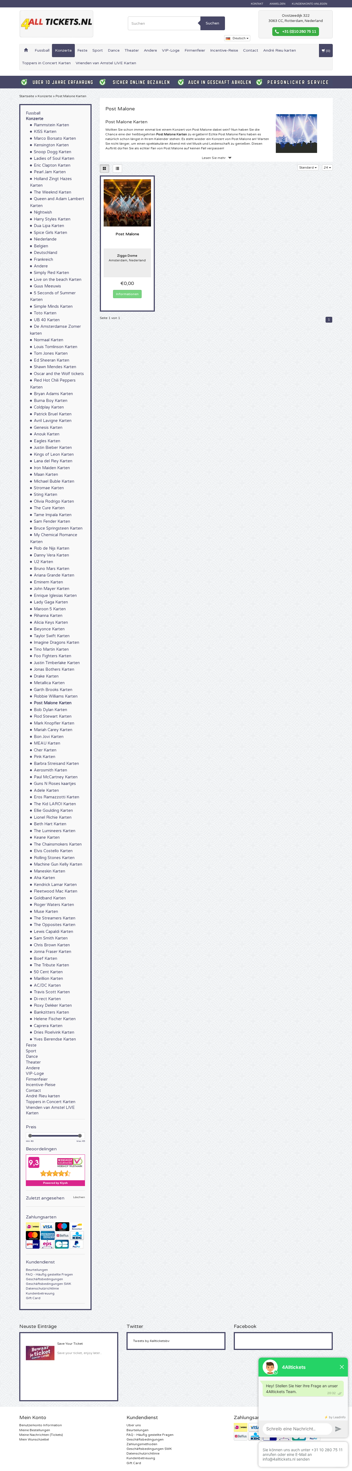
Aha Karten (44, 878)
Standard (307, 167)
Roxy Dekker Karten (53, 1005)
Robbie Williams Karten (56, 696)
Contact (250, 50)
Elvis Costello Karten (53, 851)
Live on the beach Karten (57, 279)
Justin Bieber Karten (53, 447)
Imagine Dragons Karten (56, 642)
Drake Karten (46, 676)
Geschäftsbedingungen (44, 1279)
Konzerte (63, 50)
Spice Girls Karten (50, 232)
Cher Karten (45, 750)
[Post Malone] (127, 203)
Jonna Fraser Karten (52, 951)
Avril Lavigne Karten (53, 420)
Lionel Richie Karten (53, 817)
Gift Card (33, 1298)
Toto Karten (45, 313)
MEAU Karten (47, 743)
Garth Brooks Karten (53, 689)
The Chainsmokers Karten (58, 844)
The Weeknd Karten (52, 192)
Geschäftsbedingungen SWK (48, 1284)
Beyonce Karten (49, 629)
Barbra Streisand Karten (56, 763)
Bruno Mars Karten (51, 568)
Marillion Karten (48, 978)
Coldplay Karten (49, 407)
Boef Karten (45, 958)
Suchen (212, 23)
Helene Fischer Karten (55, 1019)
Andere (150, 50)
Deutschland (45, 252)
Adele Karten (46, 790)
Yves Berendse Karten (55, 1039)
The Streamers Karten (54, 918)
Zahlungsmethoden (142, 1444)
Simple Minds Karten (53, 306)
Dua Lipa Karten (49, 225)
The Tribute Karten (51, 965)
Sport (97, 50)
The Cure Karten (49, 508)
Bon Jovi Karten (49, 736)
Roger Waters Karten (54, 904)
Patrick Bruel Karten (53, 414)
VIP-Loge (171, 50)
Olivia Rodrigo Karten (54, 501)
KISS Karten (45, 131)
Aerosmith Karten (50, 770)
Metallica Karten (49, 683)
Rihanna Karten (48, 615)
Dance (114, 50)
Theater (132, 50)
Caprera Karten (48, 1025)
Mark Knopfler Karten (54, 723)
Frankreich (43, 259)
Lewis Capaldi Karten (53, 931)
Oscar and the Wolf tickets (59, 373)
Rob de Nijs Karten (51, 548)
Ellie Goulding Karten (53, 810)
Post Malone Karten (71, 96)
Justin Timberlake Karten (57, 663)
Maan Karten (46, 474)
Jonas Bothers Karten (54, 669)
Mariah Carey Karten (53, 730)
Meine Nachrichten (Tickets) (41, 1435)
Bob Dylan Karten (50, 709)
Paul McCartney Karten (56, 777)
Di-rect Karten (47, 999)
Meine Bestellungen (34, 1430)
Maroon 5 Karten (50, 609)
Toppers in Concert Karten (46, 63)
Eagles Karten (47, 441)
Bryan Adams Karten (53, 393)
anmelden (277, 3)
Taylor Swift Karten (52, 636)
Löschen (79, 1197)
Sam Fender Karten (52, 521)
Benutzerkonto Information (40, 1425)
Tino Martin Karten (51, 649)
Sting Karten (45, 494)
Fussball (42, 50)
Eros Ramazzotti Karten (56, 797)
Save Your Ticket (70, 1344)
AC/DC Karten (47, 985)
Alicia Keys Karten (51, 622)
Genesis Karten (48, 427)
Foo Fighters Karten (52, 656)
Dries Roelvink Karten (54, 1032)
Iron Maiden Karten (52, 468)
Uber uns (134, 1425)
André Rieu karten (279, 50)
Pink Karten (44, 756)
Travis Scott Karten (52, 992)
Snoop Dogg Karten (52, 152)
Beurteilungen (37, 1270)
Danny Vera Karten (51, 555)
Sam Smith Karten (51, 938)
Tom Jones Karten (51, 353)
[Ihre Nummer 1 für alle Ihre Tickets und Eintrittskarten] (56, 24)
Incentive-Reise (224, 50)
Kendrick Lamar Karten (55, 884)
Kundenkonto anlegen (309, 3)
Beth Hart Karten (50, 824)
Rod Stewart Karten (53, 716)
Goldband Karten (50, 898)
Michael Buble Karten (54, 481)
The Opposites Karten (54, 924)
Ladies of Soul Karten (54, 158)
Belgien (41, 246)
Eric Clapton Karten (52, 165)
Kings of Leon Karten (54, 454)
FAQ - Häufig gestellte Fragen (49, 1274)
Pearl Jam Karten (50, 172)
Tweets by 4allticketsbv (151, 1341)
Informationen (127, 294)
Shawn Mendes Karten (55, 367)
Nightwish (43, 212)
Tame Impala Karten (53, 515)
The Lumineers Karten (54, 831)
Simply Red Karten (51, 272)
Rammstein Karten (51, 125)
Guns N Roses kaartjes (55, 783)
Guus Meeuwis (47, 286)
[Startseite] (26, 50)
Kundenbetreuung (40, 1293)
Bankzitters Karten (51, 1012)
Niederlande (45, 239)
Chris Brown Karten (52, 945)
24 (326, 167)
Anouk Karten (46, 434)
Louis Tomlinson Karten (55, 347)
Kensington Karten (51, 145)
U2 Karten (43, 562)
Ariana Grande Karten (54, 575)
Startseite (26, 96)
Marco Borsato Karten (55, 138)
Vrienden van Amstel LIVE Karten (106, 63)
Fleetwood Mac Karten (55, 891)
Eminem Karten (48, 582)
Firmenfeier (195, 50)
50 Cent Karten (48, 972)
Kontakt (257, 3)
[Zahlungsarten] (55, 1235)
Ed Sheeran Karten (51, 360)
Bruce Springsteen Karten (58, 528)
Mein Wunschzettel (34, 1439)
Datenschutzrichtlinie (42, 1288)
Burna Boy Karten (50, 400)
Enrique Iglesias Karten (55, 595)
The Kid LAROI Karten (55, 804)
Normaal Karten (48, 340)
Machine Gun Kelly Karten (58, 864)
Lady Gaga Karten (51, 602)
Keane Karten (47, 837)
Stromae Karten (49, 488)
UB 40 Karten (47, 320)
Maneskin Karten (49, 871)
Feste (82, 50)
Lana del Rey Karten (53, 461)
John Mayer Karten (51, 588)
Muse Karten (46, 911)
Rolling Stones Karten (54, 857)
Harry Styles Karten (52, 219)
